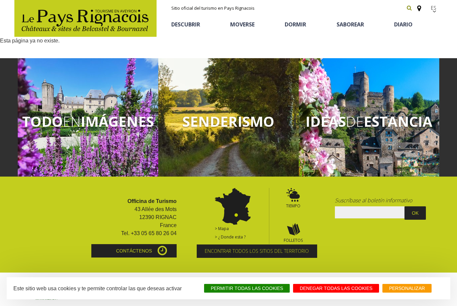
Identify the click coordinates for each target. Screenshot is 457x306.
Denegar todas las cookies (336, 288)
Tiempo (293, 206)
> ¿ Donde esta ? (230, 237)
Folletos (293, 240)
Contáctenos (134, 250)
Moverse (242, 24)
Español (434, 8)
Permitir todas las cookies (247, 288)
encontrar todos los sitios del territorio (257, 251)
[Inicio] (85, 18)
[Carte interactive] (417, 5)
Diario (403, 24)
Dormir (295, 24)
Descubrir (185, 24)
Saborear (350, 24)
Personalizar (407, 288)
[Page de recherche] (409, 8)
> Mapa (222, 228)
